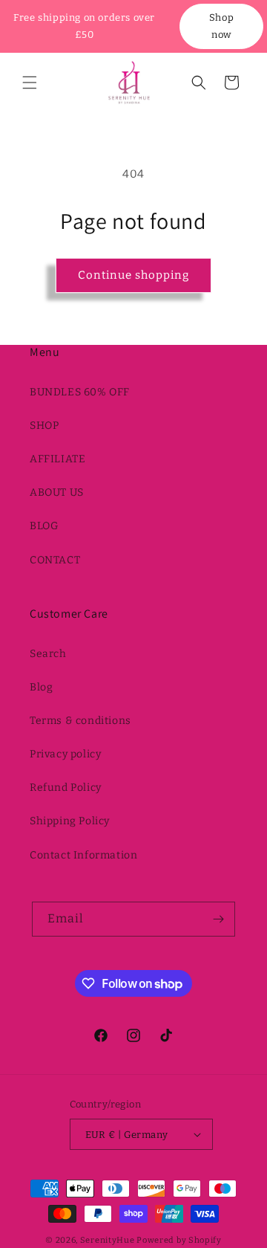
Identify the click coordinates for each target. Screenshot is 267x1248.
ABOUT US (57, 492)
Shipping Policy (70, 821)
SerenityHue (107, 1240)
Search (48, 653)
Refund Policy (66, 787)
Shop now (221, 26)
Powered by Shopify (179, 1240)
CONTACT (55, 560)
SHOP (44, 425)
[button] (29, 82)
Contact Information (83, 855)
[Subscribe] (218, 919)
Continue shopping (133, 275)
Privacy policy (65, 754)
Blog (41, 687)
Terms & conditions (80, 720)
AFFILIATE (57, 459)
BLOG (44, 526)
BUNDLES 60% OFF (80, 392)
